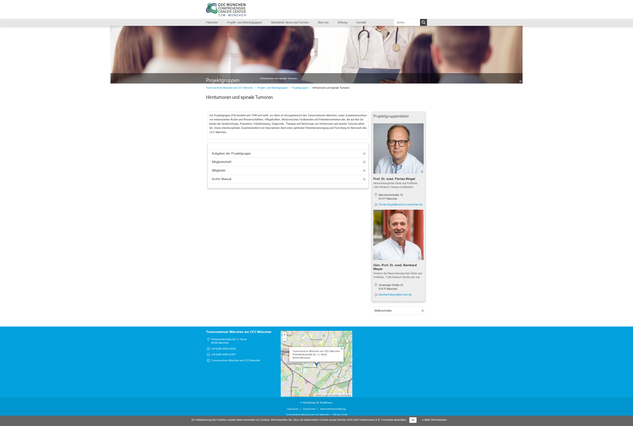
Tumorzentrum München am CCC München (229, 87)
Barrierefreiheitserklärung (333, 409)
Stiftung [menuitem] (342, 22)
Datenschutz (309, 409)
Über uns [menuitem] (323, 22)
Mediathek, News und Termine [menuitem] (290, 22)
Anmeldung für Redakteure (317, 402)
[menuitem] (221, 22)
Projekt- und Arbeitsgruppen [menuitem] (244, 22)
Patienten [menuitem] (212, 22)
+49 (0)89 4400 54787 (223, 354)
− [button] (285, 339)
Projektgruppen (300, 87)
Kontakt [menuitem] (361, 22)
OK (412, 420)
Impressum (292, 409)
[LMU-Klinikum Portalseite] (226, 9)
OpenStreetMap (332, 395)
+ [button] (285, 334)
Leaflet (318, 395)
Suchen (423, 22)
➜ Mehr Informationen (434, 419)
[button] (400, 204)
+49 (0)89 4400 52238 (223, 348)
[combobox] (410, 22)
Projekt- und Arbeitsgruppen (272, 87)
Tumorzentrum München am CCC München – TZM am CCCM (316, 414)
